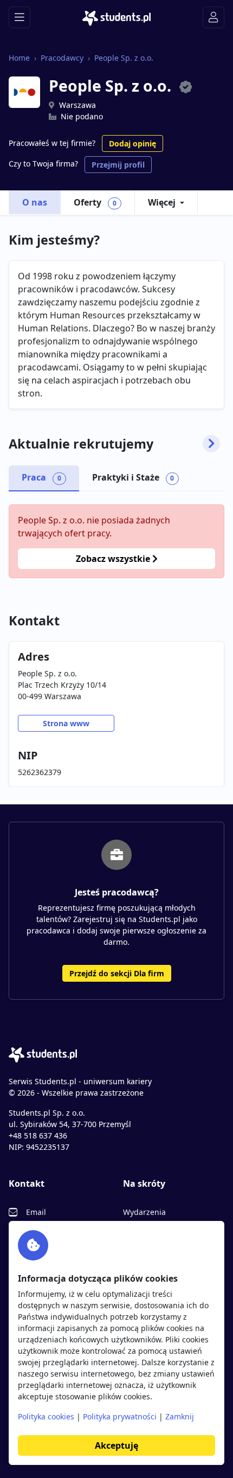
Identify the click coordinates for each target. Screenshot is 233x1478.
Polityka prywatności (120, 1416)
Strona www (66, 723)
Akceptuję (116, 1445)
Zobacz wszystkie (114, 559)
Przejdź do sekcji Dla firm (116, 973)
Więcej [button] (162, 202)
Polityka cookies (46, 1416)
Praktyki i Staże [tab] (133, 477)
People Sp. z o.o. (123, 58)
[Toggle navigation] (19, 17)
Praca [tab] (41, 477)
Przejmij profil (118, 164)
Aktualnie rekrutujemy (81, 443)
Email (36, 1212)
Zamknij (179, 1416)
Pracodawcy (62, 58)
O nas (34, 202)
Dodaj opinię (132, 143)
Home (19, 58)
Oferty (95, 202)
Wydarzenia (144, 1212)
